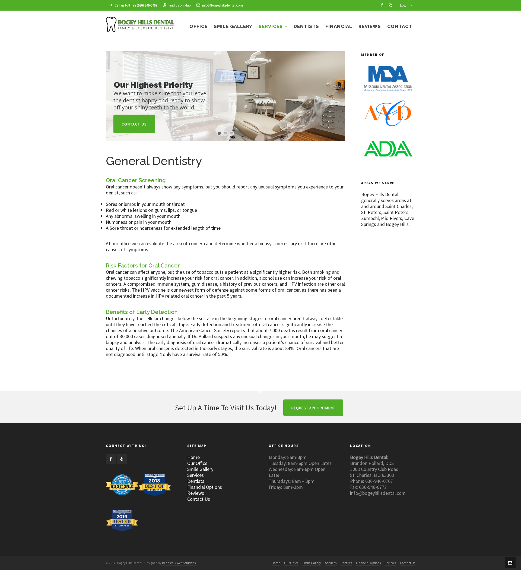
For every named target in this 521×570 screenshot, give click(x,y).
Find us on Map (180, 5)
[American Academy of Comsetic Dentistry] (388, 115)
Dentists (195, 481)
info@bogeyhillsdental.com (222, 5)
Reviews (195, 493)
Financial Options (204, 487)
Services (195, 475)
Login (404, 5)
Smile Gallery (200, 469)
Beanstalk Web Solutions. (179, 563)
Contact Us (134, 124)
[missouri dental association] (388, 80)
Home (193, 457)
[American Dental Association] (388, 150)
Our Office (197, 463)
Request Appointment (313, 407)
